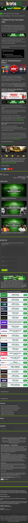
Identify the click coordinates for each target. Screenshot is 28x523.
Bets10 (13, 516)
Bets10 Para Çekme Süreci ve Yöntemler (9, 410)
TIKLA (25, 299)
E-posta (3, 261)
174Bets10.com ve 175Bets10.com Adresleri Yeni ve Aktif (19, 177)
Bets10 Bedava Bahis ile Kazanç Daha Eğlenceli (12, 232)
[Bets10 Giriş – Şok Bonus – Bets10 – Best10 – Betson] (14, 3)
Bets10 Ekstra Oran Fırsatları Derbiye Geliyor (11, 215)
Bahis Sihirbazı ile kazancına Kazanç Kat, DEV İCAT (15, 56)
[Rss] (13, 514)
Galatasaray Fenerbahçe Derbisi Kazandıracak (10, 408)
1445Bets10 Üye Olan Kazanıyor (8, 198)
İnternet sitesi (4, 265)
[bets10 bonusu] (14, 8)
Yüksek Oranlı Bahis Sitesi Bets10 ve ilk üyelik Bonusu (13, 13)
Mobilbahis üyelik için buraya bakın (8, 162)
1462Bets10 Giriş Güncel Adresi (7, 412)
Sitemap (22, 516)
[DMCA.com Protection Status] (5, 479)
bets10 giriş (7, 15)
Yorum (3, 245)
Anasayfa (2, 15)
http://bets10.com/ (5, 391)
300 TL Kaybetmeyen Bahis (8, 54)
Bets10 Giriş (17, 516)
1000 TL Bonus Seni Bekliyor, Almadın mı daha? (13, 55)
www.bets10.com (4, 398)
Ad (2, 257)
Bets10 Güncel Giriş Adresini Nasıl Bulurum (9, 405)
